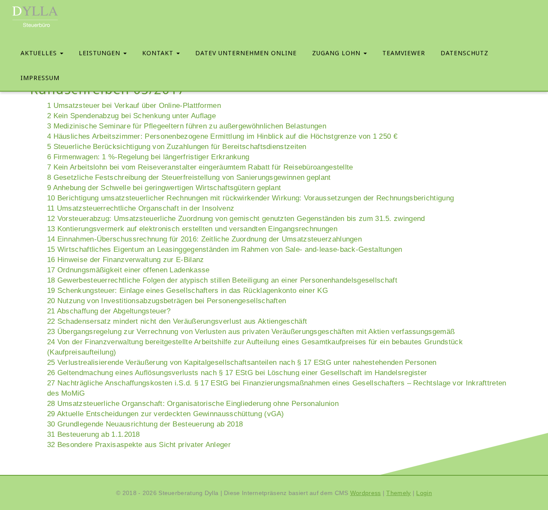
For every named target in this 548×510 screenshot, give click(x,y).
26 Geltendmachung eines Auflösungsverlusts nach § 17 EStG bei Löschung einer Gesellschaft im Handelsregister (237, 373)
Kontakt (159, 53)
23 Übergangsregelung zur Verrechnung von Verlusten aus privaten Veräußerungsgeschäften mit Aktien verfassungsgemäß (251, 332)
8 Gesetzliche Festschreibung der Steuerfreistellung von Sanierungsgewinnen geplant (189, 177)
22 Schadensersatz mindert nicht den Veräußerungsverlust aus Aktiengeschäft (177, 321)
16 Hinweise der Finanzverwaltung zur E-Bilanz (125, 260)
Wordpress (365, 492)
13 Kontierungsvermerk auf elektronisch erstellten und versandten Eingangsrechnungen (192, 229)
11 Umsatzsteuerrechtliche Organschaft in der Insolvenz (140, 208)
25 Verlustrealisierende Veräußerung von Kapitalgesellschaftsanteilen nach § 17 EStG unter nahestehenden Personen (242, 362)
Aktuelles (40, 53)
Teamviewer (403, 53)
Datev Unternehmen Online (246, 53)
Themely (398, 492)
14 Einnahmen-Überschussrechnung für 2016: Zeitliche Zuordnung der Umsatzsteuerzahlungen (204, 239)
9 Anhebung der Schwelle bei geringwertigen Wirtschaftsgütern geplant (164, 188)
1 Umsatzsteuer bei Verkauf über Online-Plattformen (134, 105)
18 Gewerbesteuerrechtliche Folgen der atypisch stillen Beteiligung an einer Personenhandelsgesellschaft (222, 280)
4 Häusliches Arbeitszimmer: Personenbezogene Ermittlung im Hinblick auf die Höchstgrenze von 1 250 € (222, 136)
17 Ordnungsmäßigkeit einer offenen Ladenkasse (128, 270)
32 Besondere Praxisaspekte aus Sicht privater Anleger (139, 445)
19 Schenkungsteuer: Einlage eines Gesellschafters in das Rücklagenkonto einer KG (187, 290)
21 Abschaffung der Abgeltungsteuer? (109, 311)
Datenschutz (464, 53)
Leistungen (100, 53)
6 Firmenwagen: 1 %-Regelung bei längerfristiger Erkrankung (148, 157)
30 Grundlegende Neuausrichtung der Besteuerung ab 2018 (145, 424)
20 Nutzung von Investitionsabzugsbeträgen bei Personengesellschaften (166, 301)
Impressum (40, 78)
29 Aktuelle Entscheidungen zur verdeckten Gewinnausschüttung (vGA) (165, 414)
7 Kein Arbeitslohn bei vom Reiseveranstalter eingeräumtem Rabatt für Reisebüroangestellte (200, 167)
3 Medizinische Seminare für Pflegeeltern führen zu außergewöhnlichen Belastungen (186, 126)
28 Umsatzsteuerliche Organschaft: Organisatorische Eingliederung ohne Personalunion (193, 404)
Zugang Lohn (337, 53)
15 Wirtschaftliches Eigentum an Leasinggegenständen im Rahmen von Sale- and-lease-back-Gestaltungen (224, 249)
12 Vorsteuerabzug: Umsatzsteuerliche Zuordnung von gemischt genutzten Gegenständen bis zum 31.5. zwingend (236, 219)
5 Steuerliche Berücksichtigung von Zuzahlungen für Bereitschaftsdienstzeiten (177, 147)
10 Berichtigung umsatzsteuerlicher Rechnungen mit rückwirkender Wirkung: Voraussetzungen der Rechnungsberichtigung (250, 198)
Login (424, 492)
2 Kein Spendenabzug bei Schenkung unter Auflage (131, 116)
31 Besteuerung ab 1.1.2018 (93, 434)
